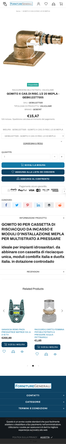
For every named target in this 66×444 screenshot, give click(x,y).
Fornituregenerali (21, 4)
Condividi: (7, 200)
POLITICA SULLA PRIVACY (24, 437)
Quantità (7, 152)
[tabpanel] (16, 328)
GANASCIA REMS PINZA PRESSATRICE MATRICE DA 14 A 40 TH (16, 332)
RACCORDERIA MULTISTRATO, (27, 90)
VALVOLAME (48, 90)
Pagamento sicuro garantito (33, 186)
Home (18, 11)
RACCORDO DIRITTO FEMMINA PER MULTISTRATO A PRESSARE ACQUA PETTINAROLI (49, 333)
